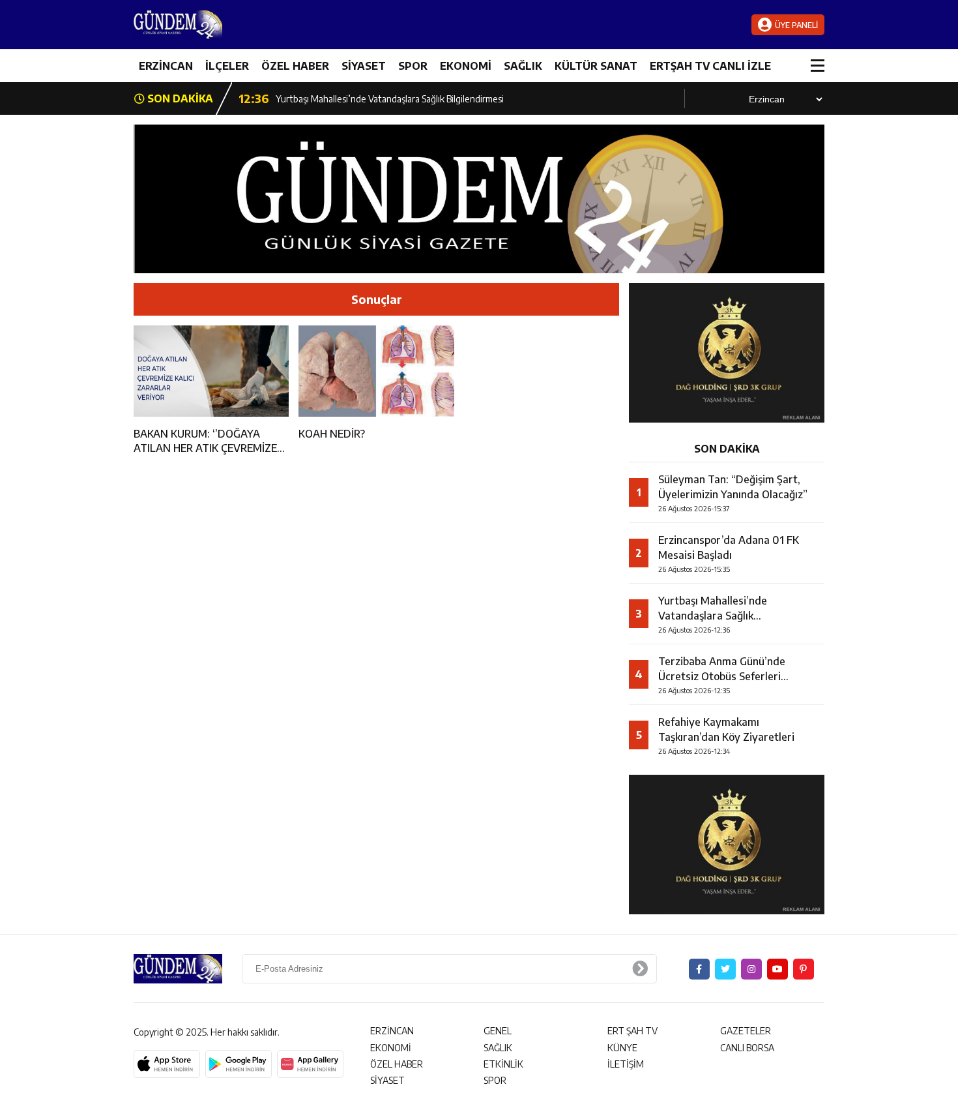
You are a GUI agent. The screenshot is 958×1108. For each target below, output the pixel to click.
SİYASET (363, 65)
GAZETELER (745, 1030)
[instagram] (751, 969)
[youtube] (777, 969)
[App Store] (167, 1064)
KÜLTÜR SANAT (596, 65)
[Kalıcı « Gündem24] (212, 24)
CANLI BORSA (747, 1047)
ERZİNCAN (166, 65)
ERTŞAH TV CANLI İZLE (710, 65)
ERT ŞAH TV (632, 1030)
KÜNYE (622, 1047)
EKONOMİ (465, 65)
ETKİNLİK (503, 1064)
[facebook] (699, 969)
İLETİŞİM (625, 1064)
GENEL (498, 1030)
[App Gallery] (310, 1064)
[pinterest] (803, 969)
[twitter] (725, 969)
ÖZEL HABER (295, 65)
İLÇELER (227, 65)
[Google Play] (238, 1064)
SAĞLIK (523, 65)
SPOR (413, 65)
